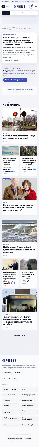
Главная (4, 28)
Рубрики (23, 13)
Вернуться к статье (10, 60)
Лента (15, 13)
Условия (28, 438)
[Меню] (36, 7)
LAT (7, 6)
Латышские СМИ (11, 28)
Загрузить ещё (19, 335)
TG (4, 379)
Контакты (18, 372)
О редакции (7, 372)
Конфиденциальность (15, 438)
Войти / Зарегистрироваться (15, 80)
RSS (15, 378)
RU (3, 6)
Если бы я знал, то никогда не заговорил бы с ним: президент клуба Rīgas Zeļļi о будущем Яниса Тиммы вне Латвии (27, 28)
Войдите (28, 89)
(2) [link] (9, 283)
